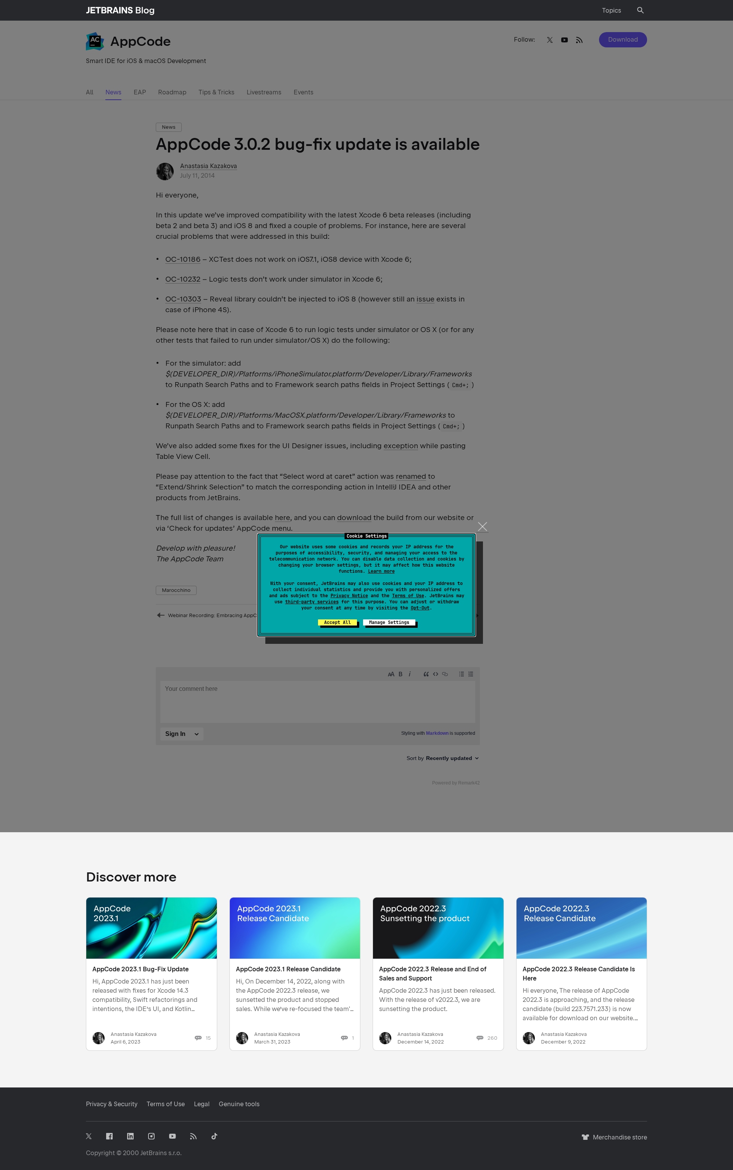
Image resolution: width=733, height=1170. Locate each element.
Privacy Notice (349, 596)
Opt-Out (420, 608)
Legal (202, 1104)
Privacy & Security (111, 1104)
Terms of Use (408, 596)
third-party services (312, 602)
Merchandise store (618, 1141)
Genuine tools (239, 1104)
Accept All (337, 622)
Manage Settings (389, 622)
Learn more (381, 571)
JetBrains (153, 1153)
